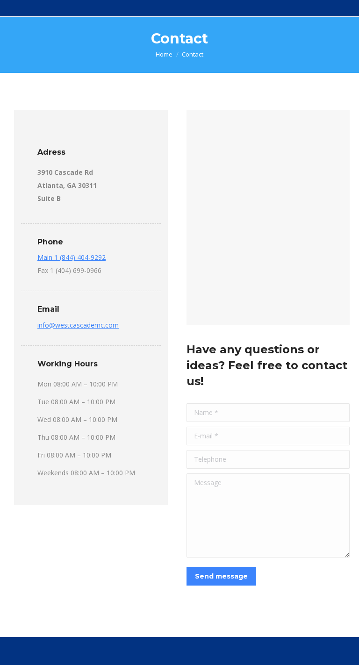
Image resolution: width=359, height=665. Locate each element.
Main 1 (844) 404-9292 (71, 257)
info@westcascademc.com (78, 325)
